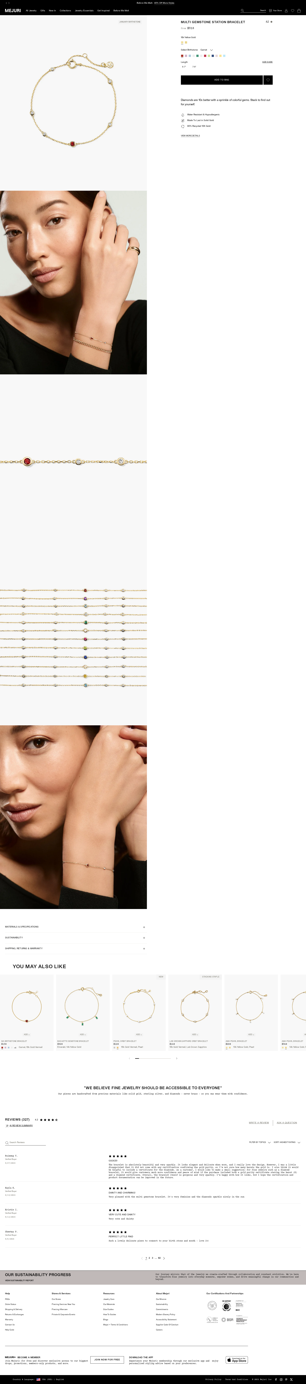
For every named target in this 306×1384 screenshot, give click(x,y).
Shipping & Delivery (13, 1309)
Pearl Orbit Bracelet (124, 1041)
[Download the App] (237, 1360)
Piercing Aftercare (59, 1309)
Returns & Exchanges (14, 1314)
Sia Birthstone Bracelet (14, 1041)
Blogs (105, 1320)
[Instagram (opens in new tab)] (281, 1379)
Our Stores (56, 1299)
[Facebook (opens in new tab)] (276, 1379)
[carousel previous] (6, 3)
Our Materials (109, 1304)
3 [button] (152, 1258)
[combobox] (287, 1142)
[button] (142, 1258)
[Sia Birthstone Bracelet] (27, 1006)
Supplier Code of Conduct (167, 1325)
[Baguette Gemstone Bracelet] (83, 1006)
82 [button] (159, 1258)
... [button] (156, 1258)
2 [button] (149, 1258)
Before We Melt (121, 11)
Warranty (9, 1320)
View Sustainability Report (19, 1280)
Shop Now (166, 3)
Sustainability (162, 1304)
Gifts (42, 11)
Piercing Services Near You (63, 1304)
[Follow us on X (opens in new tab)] (291, 1379)
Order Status (10, 1304)
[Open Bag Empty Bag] (299, 11)
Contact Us (10, 1325)
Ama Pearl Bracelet (236, 1041)
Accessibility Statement (166, 1320)
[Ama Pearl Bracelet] (251, 1006)
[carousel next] (9, 3)
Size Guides (108, 1309)
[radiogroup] (184, 42)
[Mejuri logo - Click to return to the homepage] (13, 10)
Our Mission (161, 1299)
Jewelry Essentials (84, 11)
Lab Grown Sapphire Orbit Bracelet (189, 1041)
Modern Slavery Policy (165, 1314)
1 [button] (146, 1258)
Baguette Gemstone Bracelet (73, 1041)
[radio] (182, 42)
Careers (159, 1330)
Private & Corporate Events (63, 1314)
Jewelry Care (108, 1299)
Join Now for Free (107, 1360)
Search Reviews (17, 1142)
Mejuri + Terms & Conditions (115, 1325)
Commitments (162, 1309)
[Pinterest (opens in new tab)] (286, 1379)
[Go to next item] (177, 1058)
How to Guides (109, 1314)
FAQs (7, 1299)
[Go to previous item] (129, 1058)
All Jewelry (31, 11)
